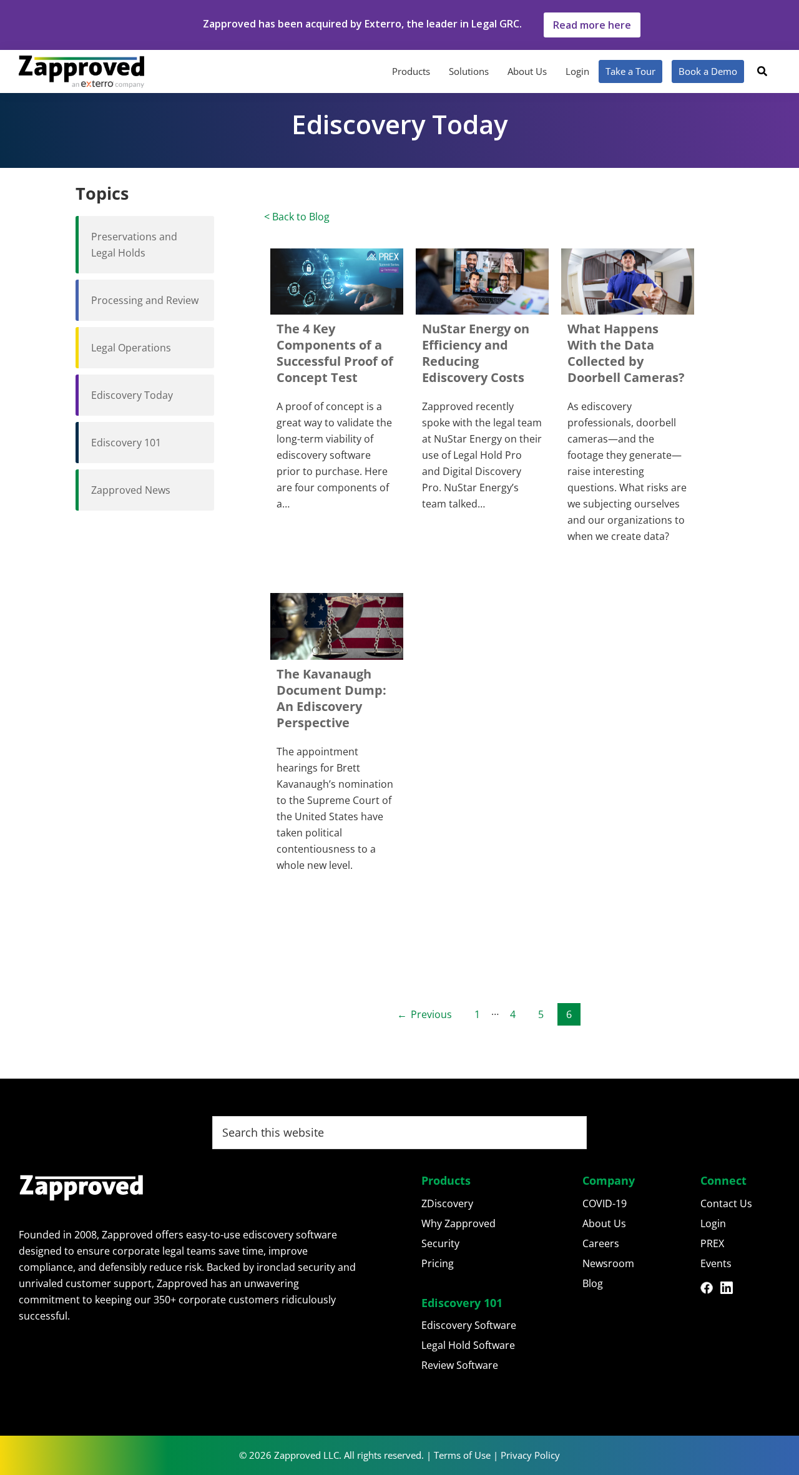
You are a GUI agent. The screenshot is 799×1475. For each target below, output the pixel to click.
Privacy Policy (530, 1455)
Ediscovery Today (132, 395)
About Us (604, 1223)
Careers (600, 1243)
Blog (592, 1283)
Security (440, 1243)
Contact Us (726, 1203)
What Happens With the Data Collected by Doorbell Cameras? (626, 353)
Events (716, 1263)
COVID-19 (604, 1203)
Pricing (437, 1263)
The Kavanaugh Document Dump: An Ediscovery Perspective (331, 698)
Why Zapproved (458, 1223)
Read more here (592, 25)
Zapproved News (130, 490)
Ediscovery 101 (126, 442)
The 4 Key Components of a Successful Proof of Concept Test (335, 353)
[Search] (762, 71)
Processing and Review (145, 300)
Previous (431, 1014)
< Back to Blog (297, 216)
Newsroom (608, 1263)
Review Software (459, 1365)
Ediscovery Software (468, 1325)
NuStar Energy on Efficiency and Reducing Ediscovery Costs (475, 353)
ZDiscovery (447, 1203)
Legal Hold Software (468, 1345)
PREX (712, 1243)
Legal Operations (131, 348)
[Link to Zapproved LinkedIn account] (730, 1289)
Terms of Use (462, 1455)
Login (713, 1223)
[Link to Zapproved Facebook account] (710, 1289)
